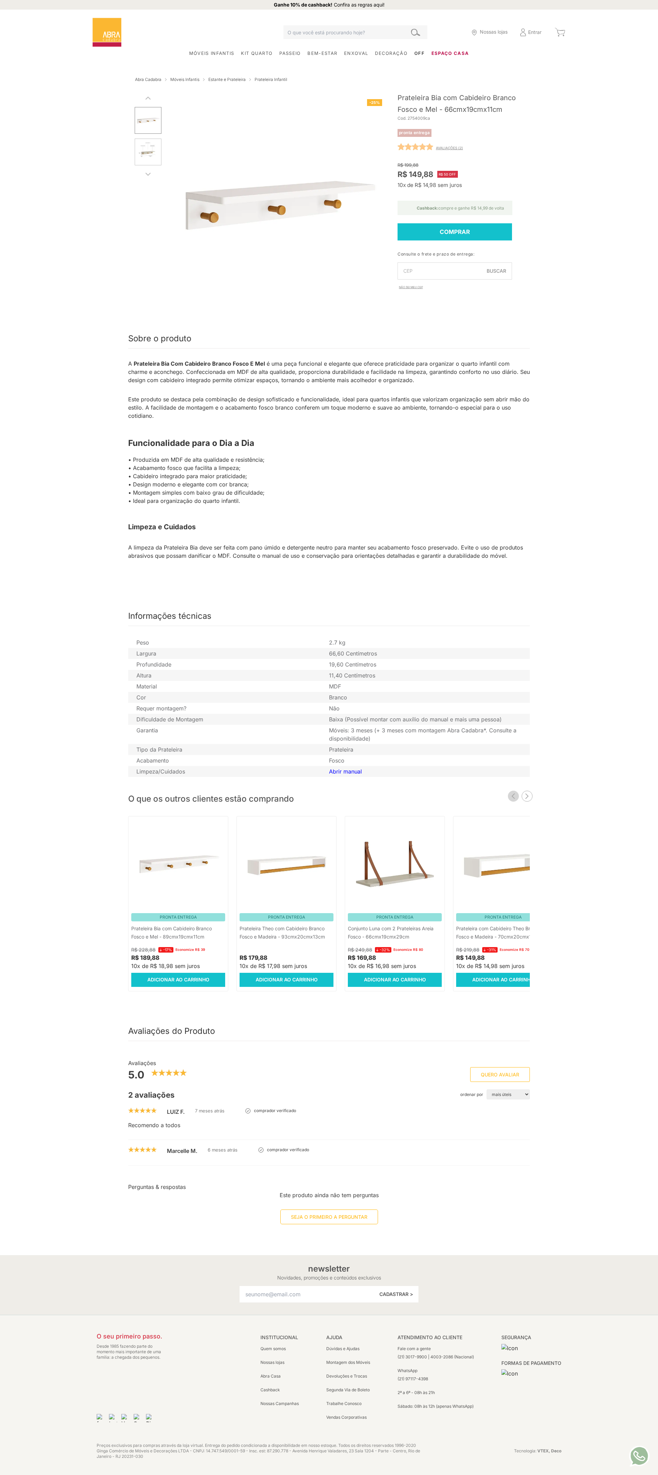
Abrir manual (345, 771)
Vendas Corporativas (346, 1417)
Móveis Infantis (211, 53)
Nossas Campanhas (279, 1403)
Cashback (270, 1389)
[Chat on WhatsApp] (639, 1456)
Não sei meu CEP (411, 287)
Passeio (290, 53)
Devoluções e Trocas (346, 1376)
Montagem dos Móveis (348, 1362)
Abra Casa (270, 1376)
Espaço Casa (450, 53)
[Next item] (527, 796)
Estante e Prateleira (227, 79)
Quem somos (273, 1348)
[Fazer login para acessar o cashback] (452, 32)
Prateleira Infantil (271, 79)
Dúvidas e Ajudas (343, 1348)
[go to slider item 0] (148, 122)
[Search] (416, 32)
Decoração (391, 53)
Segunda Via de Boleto (348, 1389)
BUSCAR (496, 271)
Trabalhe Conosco (344, 1403)
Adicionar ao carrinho (178, 979)
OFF (419, 53)
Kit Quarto (256, 53)
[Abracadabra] (107, 32)
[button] (452, 32)
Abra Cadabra (148, 79)
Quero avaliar (500, 1074)
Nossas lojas (272, 1362)
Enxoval (356, 53)
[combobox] (355, 32)
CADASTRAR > (396, 1294)
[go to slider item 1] (148, 153)
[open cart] (559, 32)
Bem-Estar (322, 53)
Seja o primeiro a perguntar (329, 1217)
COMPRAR (455, 231)
